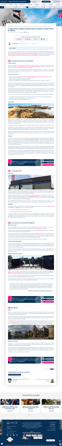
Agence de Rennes (44, 4)
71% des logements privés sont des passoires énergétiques (28, 66)
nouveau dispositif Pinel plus (33, 196)
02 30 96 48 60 (50, 162)
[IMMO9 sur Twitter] (10, 435)
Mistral (43, 39)
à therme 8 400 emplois (37, 230)
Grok (35, 39)
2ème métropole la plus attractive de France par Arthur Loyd (36, 76)
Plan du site (53, 428)
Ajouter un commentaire (15, 374)
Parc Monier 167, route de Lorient (36, 2)
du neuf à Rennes (51, 4)
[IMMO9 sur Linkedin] (17, 435)
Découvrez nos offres (49, 301)
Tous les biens (20, 7)
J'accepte (54, 445)
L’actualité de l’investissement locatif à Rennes (25, 26)
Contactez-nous (46, 1)
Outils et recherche (58, 4)
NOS (60, 15)
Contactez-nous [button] (51, 440)
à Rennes (11, 4)
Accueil (9, 26)
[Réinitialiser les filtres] (59, 7)
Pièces (39, 7)
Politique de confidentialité (52, 424)
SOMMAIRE (13, 48)
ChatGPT (19, 39)
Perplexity (27, 39)
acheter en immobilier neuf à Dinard (32, 139)
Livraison (46, 7)
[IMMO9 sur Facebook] (7, 435)
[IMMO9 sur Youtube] (14, 435)
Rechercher (55, 7)
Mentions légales (52, 426)
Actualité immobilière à (15, 26)
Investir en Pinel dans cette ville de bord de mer (17, 131)
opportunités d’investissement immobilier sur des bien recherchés (35, 85)
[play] (26, 32)
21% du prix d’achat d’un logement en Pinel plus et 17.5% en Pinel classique (23, 54)
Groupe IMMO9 (52, 422)
